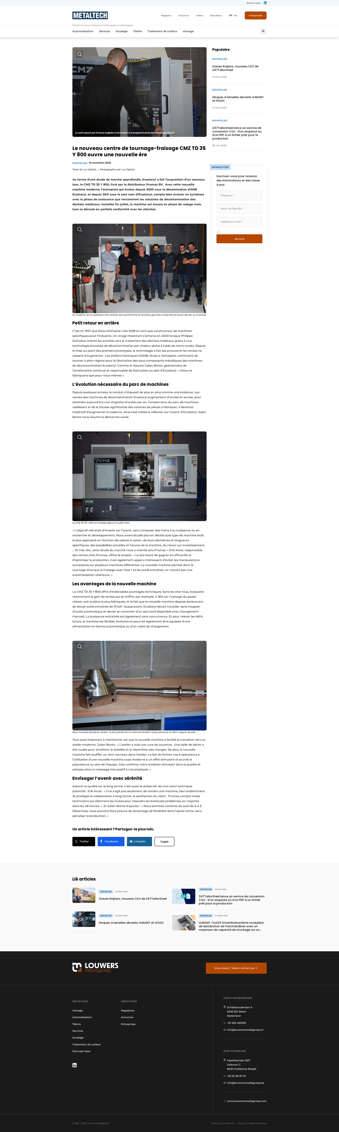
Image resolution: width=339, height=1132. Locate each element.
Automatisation (82, 31)
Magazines (127, 1010)
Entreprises (255, 15)
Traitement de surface (162, 31)
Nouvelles (79, 163)
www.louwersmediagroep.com (247, 1101)
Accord (239, 238)
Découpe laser (81, 1051)
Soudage (121, 31)
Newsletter (216, 15)
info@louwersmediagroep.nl (245, 1029)
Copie (164, 841)
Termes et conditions (222, 1123)
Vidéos (199, 15)
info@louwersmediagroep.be (245, 1082)
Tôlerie (137, 31)
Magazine (166, 15)
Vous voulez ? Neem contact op (234, 968)
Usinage (188, 31)
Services (104, 31)
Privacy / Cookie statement (252, 1123)
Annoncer (183, 15)
